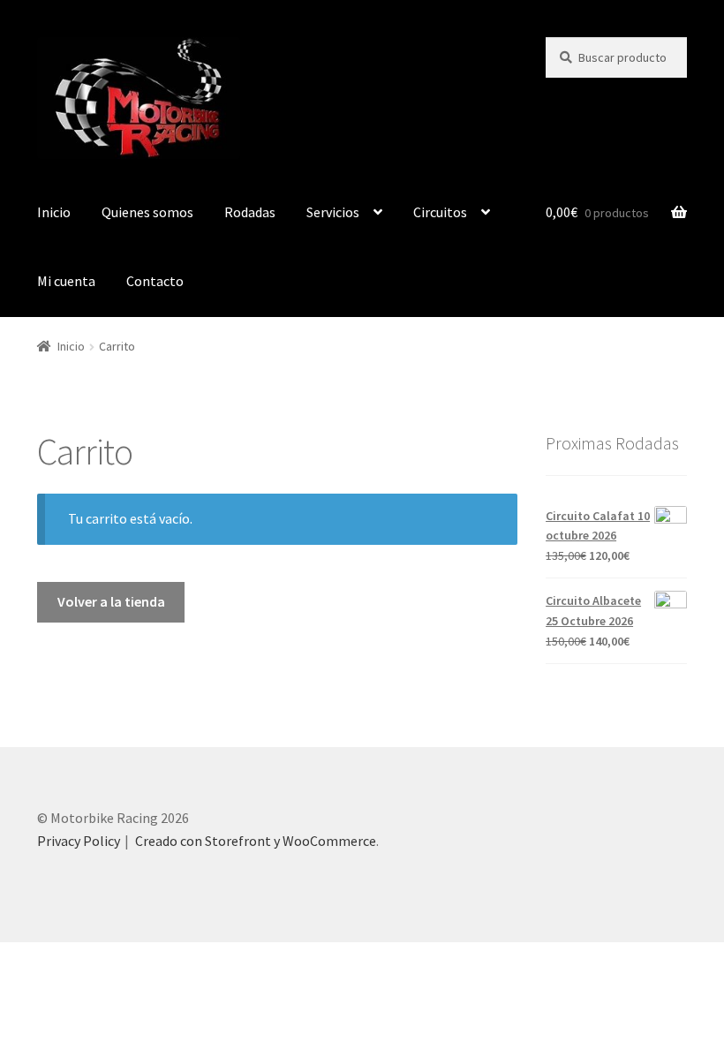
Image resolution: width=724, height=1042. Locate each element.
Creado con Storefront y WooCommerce (255, 840)
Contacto (155, 281)
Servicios (332, 212)
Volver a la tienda (111, 601)
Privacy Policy (78, 840)
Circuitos (440, 212)
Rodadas (249, 212)
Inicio (54, 212)
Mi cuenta (66, 281)
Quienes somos (147, 212)
